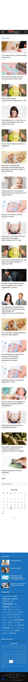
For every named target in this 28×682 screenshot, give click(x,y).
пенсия (14, 625)
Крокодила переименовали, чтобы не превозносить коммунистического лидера (13, 449)
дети (18, 617)
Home (3, 35)
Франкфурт (4, 612)
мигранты (10, 622)
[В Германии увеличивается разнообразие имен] (14, 417)
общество (4, 625)
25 (7, 508)
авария (21, 612)
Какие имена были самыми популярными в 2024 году (12, 78)
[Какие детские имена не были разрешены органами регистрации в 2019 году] (14, 228)
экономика (12, 633)
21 (18, 505)
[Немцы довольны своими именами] (14, 462)
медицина (4, 622)
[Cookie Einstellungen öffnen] (3, 680)
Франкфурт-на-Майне (13, 612)
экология (5, 633)
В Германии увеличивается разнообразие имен (12, 426)
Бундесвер (5, 601)
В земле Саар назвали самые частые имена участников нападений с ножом (13, 285)
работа (12, 628)
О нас (7, 674)
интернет (10, 620)
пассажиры (10, 625)
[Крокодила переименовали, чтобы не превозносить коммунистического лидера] (14, 439)
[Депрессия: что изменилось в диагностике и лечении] (5, 585)
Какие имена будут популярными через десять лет (14, 99)
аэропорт (8, 614)
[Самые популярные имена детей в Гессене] (14, 206)
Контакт (18, 675)
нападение (17, 622)
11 (7, 502)
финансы (12, 630)
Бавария (15, 596)
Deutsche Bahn (6, 596)
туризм (7, 630)
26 (11, 508)
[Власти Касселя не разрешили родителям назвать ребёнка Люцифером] (14, 393)
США (9, 609)
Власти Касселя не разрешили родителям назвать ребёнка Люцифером (13, 404)
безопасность (16, 614)
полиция (6, 627)
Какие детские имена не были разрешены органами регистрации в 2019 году (13, 238)
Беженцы (6, 599)
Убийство (18, 609)
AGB (14, 675)
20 (14, 505)
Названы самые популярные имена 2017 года (13, 381)
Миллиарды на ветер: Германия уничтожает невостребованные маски (17, 577)
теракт (3, 630)
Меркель (6, 606)
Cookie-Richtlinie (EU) (14, 677)
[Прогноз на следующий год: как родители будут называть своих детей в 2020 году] (14, 251)
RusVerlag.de (9, 680)
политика (20, 625)
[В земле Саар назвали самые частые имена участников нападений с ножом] (14, 275)
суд (22, 628)
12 (11, 502)
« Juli (3, 513)
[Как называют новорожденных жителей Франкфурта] (14, 324)
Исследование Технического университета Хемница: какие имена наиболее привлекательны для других (13, 310)
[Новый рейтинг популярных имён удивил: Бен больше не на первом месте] (14, 183)
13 (14, 502)
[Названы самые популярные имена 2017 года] (14, 372)
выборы (9, 617)
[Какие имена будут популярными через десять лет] (14, 90)
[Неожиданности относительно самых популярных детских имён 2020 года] (14, 112)
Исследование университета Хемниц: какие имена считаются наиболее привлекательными (13, 357)
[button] (2, 32)
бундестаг (4, 617)
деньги (14, 617)
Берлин (15, 599)
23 (24, 505)
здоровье (4, 620)
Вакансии (12, 674)
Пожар (18, 607)
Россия (4, 609)
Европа (16, 604)
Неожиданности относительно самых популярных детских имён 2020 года (14, 122)
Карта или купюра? (16, 568)
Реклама (23, 675)
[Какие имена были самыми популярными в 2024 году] (14, 69)
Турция (13, 609)
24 (3, 508)
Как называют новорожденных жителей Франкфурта (14, 334)
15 (21, 502)
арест (3, 614)
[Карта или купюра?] (5, 570)
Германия (7, 603)
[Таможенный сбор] (5, 562)
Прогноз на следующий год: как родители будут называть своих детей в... (14, 262)
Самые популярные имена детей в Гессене (12, 215)
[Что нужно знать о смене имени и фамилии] (14, 47)
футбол (17, 630)
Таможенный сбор (15, 560)
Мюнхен (14, 607)
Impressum (18, 674)
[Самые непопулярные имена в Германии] (14, 135)
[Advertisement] (14, 15)
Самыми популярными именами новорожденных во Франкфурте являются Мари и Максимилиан (13, 168)
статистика (17, 628)
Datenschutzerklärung (6, 675)
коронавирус (19, 619)
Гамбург (12, 601)
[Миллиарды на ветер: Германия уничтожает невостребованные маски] (5, 577)
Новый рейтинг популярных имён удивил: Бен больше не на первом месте (14, 193)
